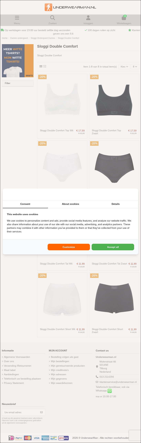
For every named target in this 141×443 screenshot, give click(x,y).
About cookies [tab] (70, 204)
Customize (69, 247)
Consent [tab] (25, 204)
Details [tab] (116, 204)
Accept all (113, 247)
